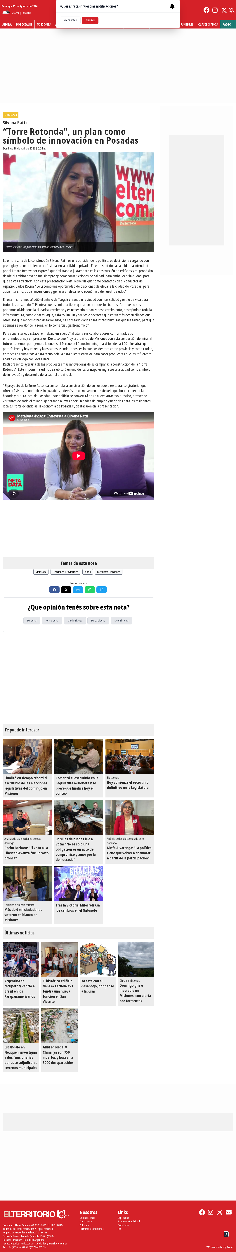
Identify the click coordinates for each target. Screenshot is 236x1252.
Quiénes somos (87, 1217)
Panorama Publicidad (129, 1221)
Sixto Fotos (123, 1225)
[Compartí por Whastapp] (90, 589)
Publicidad (85, 1225)
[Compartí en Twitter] (66, 589)
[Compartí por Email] (78, 589)
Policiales (24, 24)
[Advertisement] (78, 528)
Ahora (7, 24)
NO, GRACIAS (70, 20)
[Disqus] (78, 678)
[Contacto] (229, 1212)
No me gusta (52, 620)
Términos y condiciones (91, 1228)
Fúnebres (187, 24)
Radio (227, 24)
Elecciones (10, 115)
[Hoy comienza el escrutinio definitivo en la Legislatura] (130, 756)
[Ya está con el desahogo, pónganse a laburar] (98, 959)
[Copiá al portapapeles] (101, 589)
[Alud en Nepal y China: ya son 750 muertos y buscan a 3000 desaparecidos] (59, 1025)
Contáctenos (86, 1221)
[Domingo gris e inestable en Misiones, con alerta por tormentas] (136, 959)
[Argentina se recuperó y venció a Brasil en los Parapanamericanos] (21, 959)
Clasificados (208, 24)
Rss (119, 1228)
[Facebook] (206, 10)
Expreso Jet (123, 1217)
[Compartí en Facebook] (54, 589)
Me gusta (32, 620)
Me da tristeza (75, 620)
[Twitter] (224, 10)
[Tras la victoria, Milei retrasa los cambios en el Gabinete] (78, 883)
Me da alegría (98, 620)
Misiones (44, 24)
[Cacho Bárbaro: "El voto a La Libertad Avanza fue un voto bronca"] (27, 817)
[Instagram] (215, 10)
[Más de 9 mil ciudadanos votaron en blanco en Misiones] (27, 883)
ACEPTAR (90, 20)
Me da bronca (121, 620)
